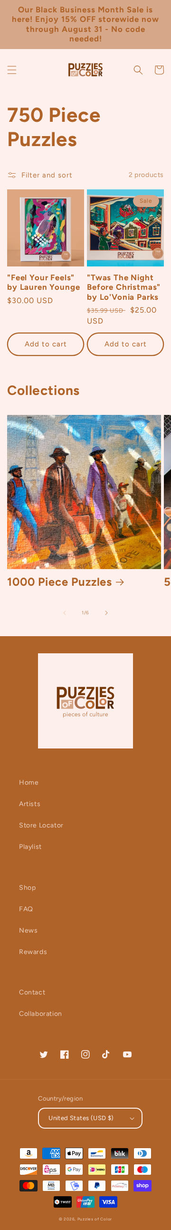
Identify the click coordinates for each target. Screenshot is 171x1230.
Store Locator (41, 825)
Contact (32, 992)
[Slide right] (106, 612)
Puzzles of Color (94, 1219)
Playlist (30, 847)
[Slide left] (64, 612)
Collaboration (40, 1014)
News (28, 930)
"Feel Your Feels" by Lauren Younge (43, 282)
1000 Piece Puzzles (59, 582)
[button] (11, 69)
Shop (27, 888)
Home (28, 782)
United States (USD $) (81, 1118)
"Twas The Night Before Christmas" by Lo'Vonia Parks (124, 287)
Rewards (33, 952)
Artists (29, 804)
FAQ (26, 909)
